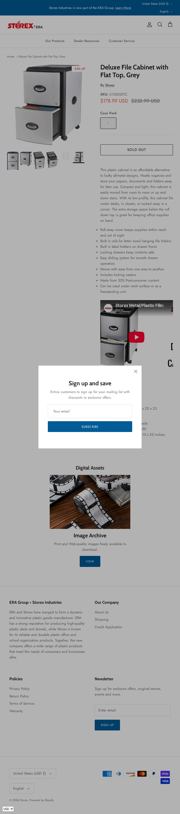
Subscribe (90, 426)
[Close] (136, 371)
